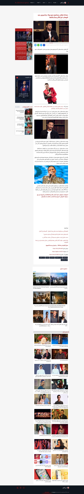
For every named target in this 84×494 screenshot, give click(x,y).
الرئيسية (54, 2)
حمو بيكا (47, 257)
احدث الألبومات (28, 77)
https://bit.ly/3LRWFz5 (54, 254)
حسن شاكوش (42, 257)
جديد (49, 2)
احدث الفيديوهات (24, 107)
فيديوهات (32, 2)
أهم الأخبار (28, 29)
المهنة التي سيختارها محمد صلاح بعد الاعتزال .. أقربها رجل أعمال (53, 231)
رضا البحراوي (52, 257)
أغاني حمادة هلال (64, 259)
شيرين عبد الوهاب (59, 257)
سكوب (44, 2)
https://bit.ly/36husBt (58, 248)
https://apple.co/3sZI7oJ (58, 251)
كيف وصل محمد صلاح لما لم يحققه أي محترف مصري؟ (56, 234)
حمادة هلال (65, 257)
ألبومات (38, 2)
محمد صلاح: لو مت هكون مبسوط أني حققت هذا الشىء (55, 237)
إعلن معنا (47, 492)
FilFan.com (67, 492)
